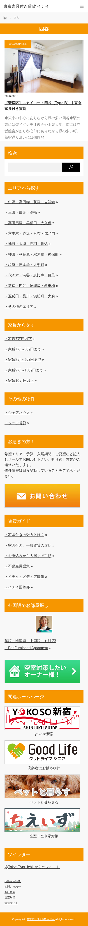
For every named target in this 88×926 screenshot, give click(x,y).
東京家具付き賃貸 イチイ (26, 6)
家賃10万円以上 (18, 43)
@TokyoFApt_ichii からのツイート (32, 867)
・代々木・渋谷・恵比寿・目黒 (30, 275)
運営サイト (11, 903)
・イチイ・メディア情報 (24, 576)
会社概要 (10, 892)
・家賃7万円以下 (18, 339)
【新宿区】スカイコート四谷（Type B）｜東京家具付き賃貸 (43, 106)
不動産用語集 (13, 881)
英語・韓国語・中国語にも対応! (30, 641)
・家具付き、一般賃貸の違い (28, 545)
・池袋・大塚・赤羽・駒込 (26, 244)
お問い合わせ (13, 886)
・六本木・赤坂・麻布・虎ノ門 (30, 233)
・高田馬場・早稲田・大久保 (28, 223)
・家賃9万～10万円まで (24, 370)
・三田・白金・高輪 (21, 212)
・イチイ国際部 (17, 587)
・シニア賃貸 (15, 423)
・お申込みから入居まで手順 (28, 556)
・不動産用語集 (17, 566)
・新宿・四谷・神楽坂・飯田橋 (30, 286)
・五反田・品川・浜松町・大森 (30, 296)
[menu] (82, 6)
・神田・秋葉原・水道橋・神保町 (32, 254)
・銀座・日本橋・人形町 (24, 265)
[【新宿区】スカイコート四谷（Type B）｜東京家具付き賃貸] (44, 66)
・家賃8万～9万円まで (23, 359)
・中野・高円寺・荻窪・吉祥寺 (30, 202)
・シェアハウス (17, 413)
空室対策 (10, 897)
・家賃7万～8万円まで (23, 349)
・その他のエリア (19, 306)
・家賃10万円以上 (19, 380)
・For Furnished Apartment (26, 648)
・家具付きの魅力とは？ (24, 535)
